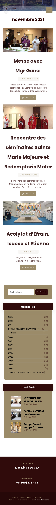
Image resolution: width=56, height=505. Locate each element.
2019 (10, 341)
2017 (10, 324)
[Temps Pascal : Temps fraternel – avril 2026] (16, 427)
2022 (10, 352)
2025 (10, 364)
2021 (10, 349)
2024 (10, 360)
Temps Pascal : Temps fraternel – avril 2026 (34, 427)
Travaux (12, 332)
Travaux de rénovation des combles (26, 372)
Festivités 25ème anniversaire (23, 328)
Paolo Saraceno (42, 500)
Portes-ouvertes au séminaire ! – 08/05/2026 (34, 414)
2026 (10, 368)
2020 (10, 345)
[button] (49, 10)
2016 (10, 321)
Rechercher (41, 292)
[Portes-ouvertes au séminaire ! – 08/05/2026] (16, 414)
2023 (10, 356)
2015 (10, 317)
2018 (10, 337)
